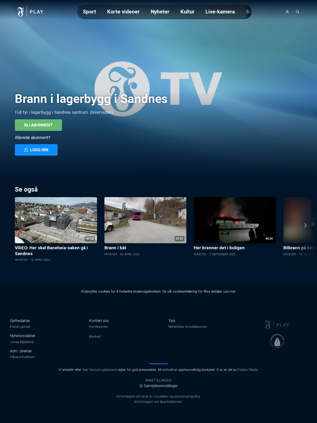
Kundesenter (98, 327)
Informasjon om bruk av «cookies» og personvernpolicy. (158, 396)
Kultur (187, 12)
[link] (30, 11)
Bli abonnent (38, 125)
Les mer (230, 292)
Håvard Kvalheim (22, 357)
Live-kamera (220, 12)
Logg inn (39, 150)
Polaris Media (248, 370)
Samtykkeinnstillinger (161, 386)
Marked (94, 337)
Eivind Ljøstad (20, 327)
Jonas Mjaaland (22, 342)
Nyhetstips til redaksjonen (187, 327)
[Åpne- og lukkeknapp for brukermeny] (287, 11)
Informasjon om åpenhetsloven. (158, 402)
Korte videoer (123, 12)
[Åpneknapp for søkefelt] (297, 11)
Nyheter (160, 12)
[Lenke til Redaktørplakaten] (277, 341)
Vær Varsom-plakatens (99, 370)
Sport (89, 12)
